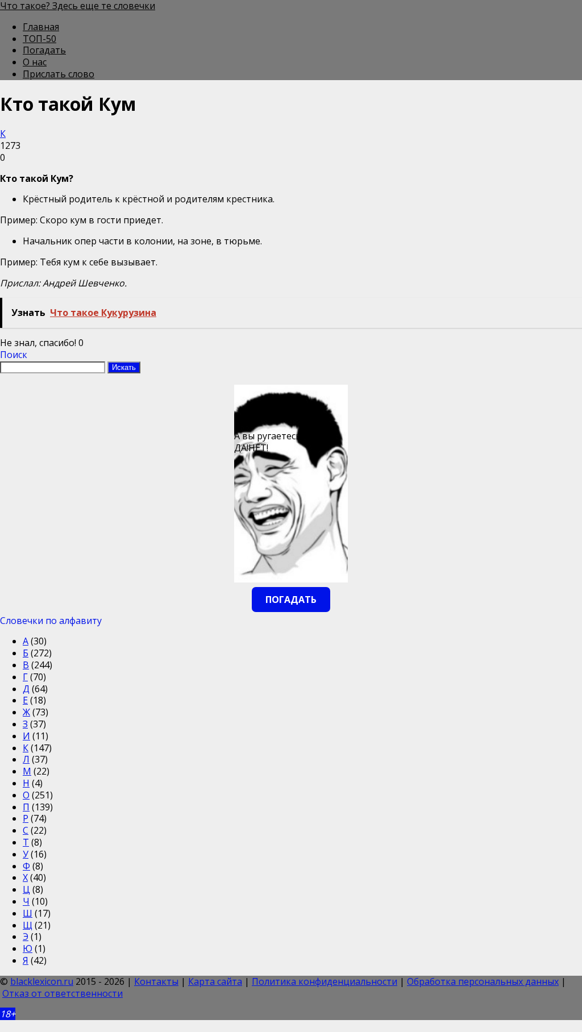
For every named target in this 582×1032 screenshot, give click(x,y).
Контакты (156, 981)
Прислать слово (58, 74)
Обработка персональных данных (483, 981)
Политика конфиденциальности (324, 981)
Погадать (44, 50)
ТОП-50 (39, 38)
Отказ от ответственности (62, 993)
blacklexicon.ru (41, 981)
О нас (35, 62)
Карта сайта (215, 981)
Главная (41, 26)
